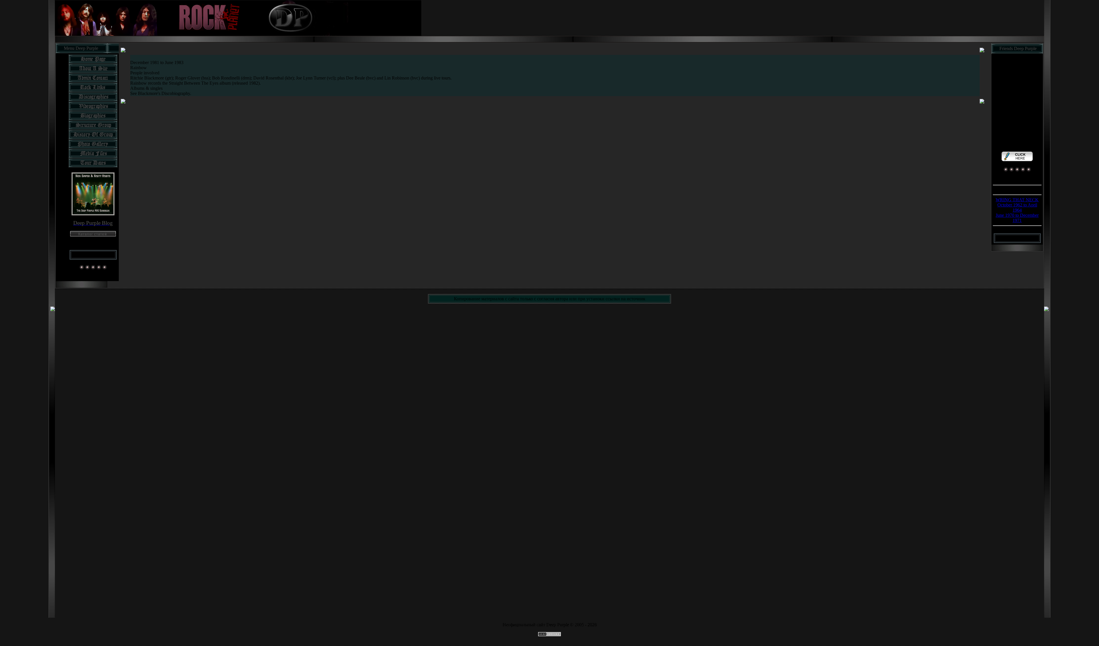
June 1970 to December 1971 (1017, 218)
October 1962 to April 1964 (1017, 207)
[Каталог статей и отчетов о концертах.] (93, 234)
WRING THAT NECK (1017, 199)
